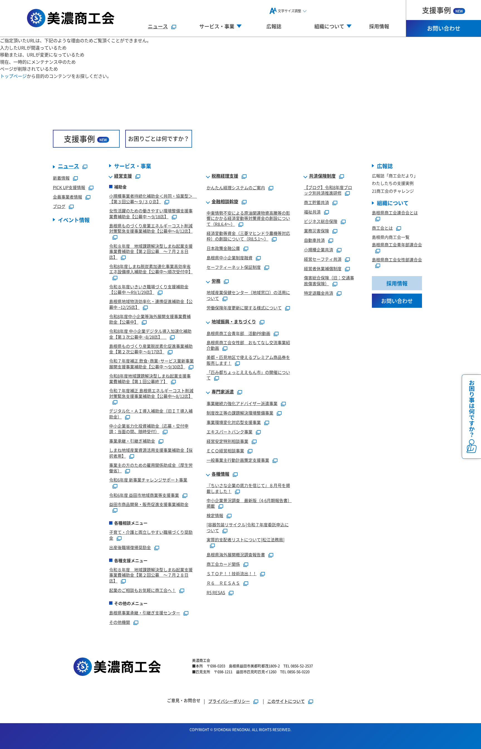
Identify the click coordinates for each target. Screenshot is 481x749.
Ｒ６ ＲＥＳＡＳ (223, 583)
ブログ (59, 206)
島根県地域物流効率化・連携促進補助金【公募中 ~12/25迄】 (151, 304)
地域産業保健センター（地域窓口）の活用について (248, 295)
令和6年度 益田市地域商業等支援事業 (144, 495)
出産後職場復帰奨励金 (130, 547)
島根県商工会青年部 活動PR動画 (238, 333)
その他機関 (119, 622)
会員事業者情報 (67, 197)
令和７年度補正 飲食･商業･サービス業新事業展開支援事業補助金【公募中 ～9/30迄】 (151, 363)
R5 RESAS (216, 592)
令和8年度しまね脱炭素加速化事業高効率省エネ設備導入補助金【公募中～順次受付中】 (151, 269)
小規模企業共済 (318, 249)
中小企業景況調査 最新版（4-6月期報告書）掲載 (249, 503)
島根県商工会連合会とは (395, 212)
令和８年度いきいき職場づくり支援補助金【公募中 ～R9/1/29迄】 (148, 289)
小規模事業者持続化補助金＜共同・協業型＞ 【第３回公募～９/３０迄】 (153, 199)
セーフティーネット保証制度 (234, 267)
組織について (393, 202)
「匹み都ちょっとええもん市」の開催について (248, 375)
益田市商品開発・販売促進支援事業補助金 (148, 504)
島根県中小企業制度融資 (229, 258)
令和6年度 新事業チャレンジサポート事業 (148, 480)
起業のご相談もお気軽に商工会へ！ (142, 590)
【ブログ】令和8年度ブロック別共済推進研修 (328, 190)
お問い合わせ (443, 28)
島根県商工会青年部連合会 (397, 244)
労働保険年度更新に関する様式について (244, 308)
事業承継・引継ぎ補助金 (132, 441)
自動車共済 (314, 240)
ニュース (158, 26)
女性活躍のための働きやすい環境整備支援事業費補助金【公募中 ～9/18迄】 (151, 213)
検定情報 (215, 515)
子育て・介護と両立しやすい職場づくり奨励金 (151, 535)
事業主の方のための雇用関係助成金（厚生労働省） (151, 468)
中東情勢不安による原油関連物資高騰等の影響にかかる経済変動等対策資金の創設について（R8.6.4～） (248, 218)
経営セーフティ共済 (323, 259)
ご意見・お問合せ (183, 700)
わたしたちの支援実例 (393, 183)
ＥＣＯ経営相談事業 (225, 450)
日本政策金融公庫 (223, 248)
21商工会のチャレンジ (393, 191)
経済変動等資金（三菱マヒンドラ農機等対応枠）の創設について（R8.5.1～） (248, 236)
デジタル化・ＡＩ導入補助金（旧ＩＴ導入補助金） (151, 414)
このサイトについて (286, 701)
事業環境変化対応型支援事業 (234, 422)
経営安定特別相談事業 (227, 441)
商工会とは (382, 228)
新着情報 (61, 178)
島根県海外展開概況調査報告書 (236, 554)
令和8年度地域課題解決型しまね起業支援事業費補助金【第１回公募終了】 (150, 379)
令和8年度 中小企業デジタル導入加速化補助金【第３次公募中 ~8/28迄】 (150, 334)
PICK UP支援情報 (69, 187)
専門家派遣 (223, 392)
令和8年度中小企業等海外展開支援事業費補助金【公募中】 (150, 319)
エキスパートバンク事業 (229, 432)
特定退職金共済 (318, 293)
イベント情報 (74, 219)
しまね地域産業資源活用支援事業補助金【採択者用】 (151, 453)
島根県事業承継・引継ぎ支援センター (144, 613)
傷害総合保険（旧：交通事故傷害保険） (329, 280)
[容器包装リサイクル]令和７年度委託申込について (248, 527)
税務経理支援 (225, 176)
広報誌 (273, 26)
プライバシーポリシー (229, 701)
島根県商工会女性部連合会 (397, 259)
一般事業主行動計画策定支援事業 (238, 460)
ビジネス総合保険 (320, 221)
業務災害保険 (316, 231)
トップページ (13, 76)
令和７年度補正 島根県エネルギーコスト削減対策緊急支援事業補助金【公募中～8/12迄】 (151, 393)
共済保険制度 (322, 176)
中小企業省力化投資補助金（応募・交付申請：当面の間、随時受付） (148, 429)
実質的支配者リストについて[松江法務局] (245, 539)
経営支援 (123, 176)
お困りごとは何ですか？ (158, 139)
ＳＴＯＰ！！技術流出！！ (232, 573)
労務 (216, 281)
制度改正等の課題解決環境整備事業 (240, 413)
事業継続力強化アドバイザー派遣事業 (242, 403)
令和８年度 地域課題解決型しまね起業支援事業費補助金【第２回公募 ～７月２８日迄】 (151, 251)
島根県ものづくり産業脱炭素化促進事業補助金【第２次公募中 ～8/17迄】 (151, 349)
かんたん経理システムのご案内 (236, 187)
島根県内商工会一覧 (390, 237)
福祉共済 (312, 212)
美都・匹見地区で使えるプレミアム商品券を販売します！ (248, 360)
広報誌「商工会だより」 (395, 175)
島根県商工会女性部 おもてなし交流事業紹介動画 (248, 345)
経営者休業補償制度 (323, 268)
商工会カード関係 (223, 564)
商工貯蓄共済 (316, 202)
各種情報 (220, 474)
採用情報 (379, 26)
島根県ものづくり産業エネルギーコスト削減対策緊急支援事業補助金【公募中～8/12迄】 (151, 228)
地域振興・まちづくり (234, 322)
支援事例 (442, 10)
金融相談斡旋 (225, 202)
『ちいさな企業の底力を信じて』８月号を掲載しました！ (248, 488)
